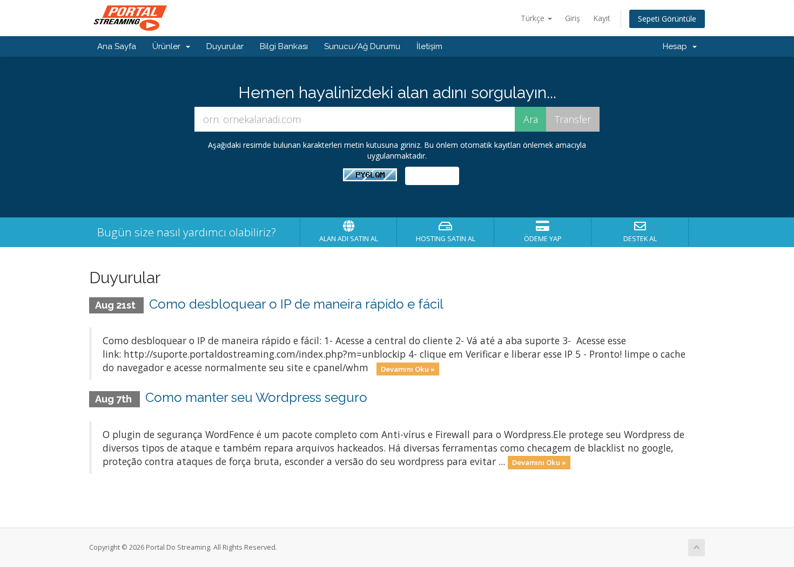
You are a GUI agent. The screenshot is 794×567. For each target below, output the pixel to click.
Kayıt (601, 18)
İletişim (429, 46)
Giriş (572, 18)
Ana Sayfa (116, 46)
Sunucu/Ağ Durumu (362, 46)
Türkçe (534, 18)
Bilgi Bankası (284, 46)
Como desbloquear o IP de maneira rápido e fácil (296, 304)
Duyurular (225, 46)
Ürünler (168, 46)
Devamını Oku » (408, 368)
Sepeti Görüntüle (667, 18)
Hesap (677, 46)
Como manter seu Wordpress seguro (256, 397)
